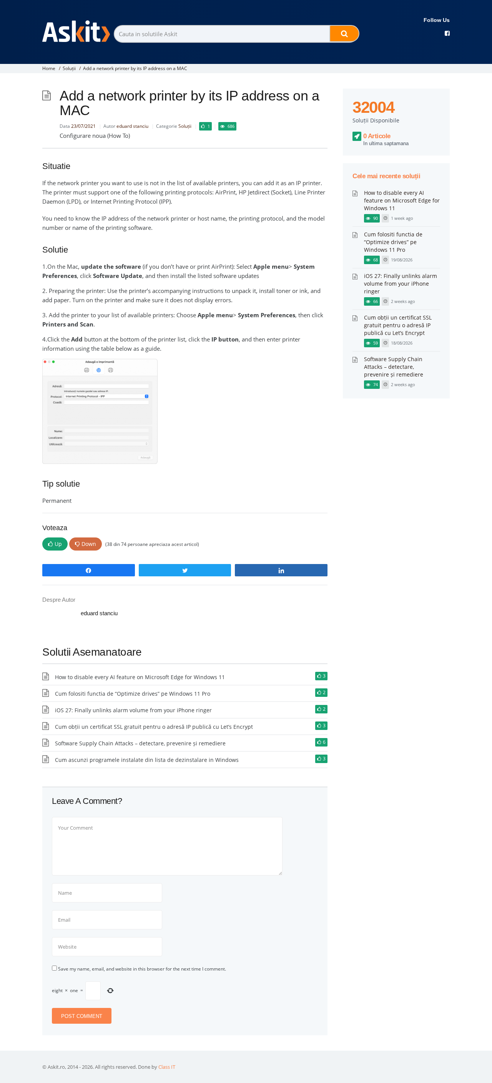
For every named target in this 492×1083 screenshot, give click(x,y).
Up (58, 543)
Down (88, 543)
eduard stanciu (132, 126)
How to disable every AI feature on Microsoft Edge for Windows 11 (140, 677)
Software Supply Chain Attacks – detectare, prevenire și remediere (140, 743)
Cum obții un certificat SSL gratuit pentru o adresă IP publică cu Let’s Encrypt (154, 726)
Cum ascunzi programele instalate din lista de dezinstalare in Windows (147, 759)
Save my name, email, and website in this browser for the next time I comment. (142, 969)
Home (48, 68)
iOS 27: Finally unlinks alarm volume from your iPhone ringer (133, 710)
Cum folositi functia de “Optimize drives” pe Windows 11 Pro (132, 693)
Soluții (69, 68)
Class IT (166, 1066)
